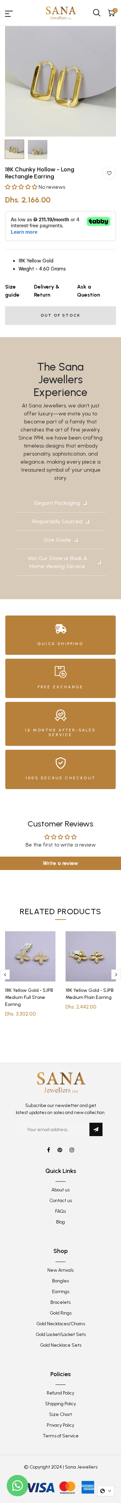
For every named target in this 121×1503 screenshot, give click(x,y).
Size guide (12, 291)
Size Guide (57, 540)
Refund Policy (60, 1393)
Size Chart (60, 1414)
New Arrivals (60, 1270)
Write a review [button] (60, 863)
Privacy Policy (60, 1425)
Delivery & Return (46, 291)
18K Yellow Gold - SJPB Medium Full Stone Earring (29, 997)
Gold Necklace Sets (60, 1345)
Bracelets (60, 1302)
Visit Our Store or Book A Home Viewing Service (57, 562)
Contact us (60, 1200)
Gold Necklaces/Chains (60, 1324)
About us (60, 1190)
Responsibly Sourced (57, 521)
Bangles (60, 1281)
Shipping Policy (60, 1404)
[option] (60, 81)
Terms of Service (61, 1436)
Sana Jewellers (81, 1467)
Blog (60, 1222)
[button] (22, 187)
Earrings (60, 1291)
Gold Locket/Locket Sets (61, 1334)
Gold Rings (61, 1313)
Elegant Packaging (57, 503)
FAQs (60, 1211)
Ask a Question (88, 291)
